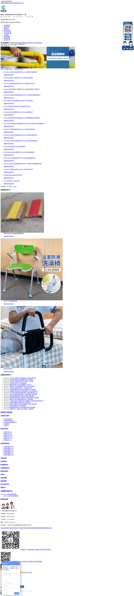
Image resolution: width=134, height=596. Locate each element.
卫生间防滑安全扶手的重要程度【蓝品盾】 (21, 379)
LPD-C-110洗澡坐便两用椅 (11, 495)
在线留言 (12, 3)
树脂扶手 (3, 487)
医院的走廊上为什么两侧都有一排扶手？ (20, 384)
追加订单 (27, 561)
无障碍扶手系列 (18, 69)
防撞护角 (32, 528)
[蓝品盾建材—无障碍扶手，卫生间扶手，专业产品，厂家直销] (38, 68)
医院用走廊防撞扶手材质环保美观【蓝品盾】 (22, 396)
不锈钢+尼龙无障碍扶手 (10, 422)
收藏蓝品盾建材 (5, 3)
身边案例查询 (31, 549)
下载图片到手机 (39, 549)
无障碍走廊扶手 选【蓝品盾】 (17, 405)
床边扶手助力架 (8, 368)
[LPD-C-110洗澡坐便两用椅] (8, 494)
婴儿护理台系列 (5, 484)
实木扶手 (6, 425)
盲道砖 (2, 474)
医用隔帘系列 (4, 464)
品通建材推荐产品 (6, 491)
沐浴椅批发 (39, 42)
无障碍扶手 (16, 528)
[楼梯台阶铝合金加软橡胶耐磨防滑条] (22, 232)
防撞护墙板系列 (5, 443)
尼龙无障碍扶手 (8, 419)
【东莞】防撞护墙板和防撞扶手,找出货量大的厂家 (23, 392)
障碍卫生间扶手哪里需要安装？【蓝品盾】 (21, 399)
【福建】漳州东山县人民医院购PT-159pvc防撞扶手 (23, 391)
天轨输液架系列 (5, 468)
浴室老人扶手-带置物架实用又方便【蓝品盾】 (22, 386)
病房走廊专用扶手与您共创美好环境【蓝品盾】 (22, 407)
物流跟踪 (39, 561)
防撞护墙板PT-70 (8, 453)
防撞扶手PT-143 (8, 438)
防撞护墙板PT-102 (9, 451)
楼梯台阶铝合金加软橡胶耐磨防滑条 (14, 233)
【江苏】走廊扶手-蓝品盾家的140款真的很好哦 (22, 378)
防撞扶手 (21, 528)
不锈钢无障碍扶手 (9, 420)
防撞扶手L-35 (7, 440)
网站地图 (17, 3)
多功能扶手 (7, 424)
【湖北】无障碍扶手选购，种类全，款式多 (21, 381)
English (22, 3)
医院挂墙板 (4, 477)
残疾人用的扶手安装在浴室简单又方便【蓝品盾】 (23, 404)
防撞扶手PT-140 (8, 435)
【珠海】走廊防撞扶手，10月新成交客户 (20, 387)
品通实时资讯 (47, 549)
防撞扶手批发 (14, 42)
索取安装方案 (33, 561)
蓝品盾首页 (10, 528)
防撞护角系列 (4, 471)
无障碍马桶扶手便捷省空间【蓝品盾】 (20, 402)
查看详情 (6, 75)
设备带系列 (4, 461)
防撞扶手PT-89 (8, 433)
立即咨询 (11, 75)
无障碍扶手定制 (31, 42)
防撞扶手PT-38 (8, 432)
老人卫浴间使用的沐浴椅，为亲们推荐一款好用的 (23, 394)
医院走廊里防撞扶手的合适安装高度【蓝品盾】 (22, 389)
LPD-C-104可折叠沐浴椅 (10, 301)
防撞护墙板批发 (22, 42)
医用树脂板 (4, 481)
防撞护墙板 (27, 528)
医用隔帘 (37, 528)
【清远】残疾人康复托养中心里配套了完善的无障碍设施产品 (26, 400)
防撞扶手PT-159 (8, 437)
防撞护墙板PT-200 (9, 446)
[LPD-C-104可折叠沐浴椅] (32, 300)
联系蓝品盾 (4, 499)
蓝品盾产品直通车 (6, 412)
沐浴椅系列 (4, 458)
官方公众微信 (21, 561)
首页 (2, 69)
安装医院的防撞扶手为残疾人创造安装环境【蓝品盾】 (24, 397)
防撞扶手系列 (4, 428)
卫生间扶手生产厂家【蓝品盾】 (18, 383)
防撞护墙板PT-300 (9, 454)
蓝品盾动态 (4, 528)
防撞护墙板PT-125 (9, 450)
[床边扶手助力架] (32, 367)
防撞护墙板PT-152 (9, 448)
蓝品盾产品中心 (8, 69)
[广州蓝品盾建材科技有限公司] (3, 11)
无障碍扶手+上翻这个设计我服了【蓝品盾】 (21, 409)
